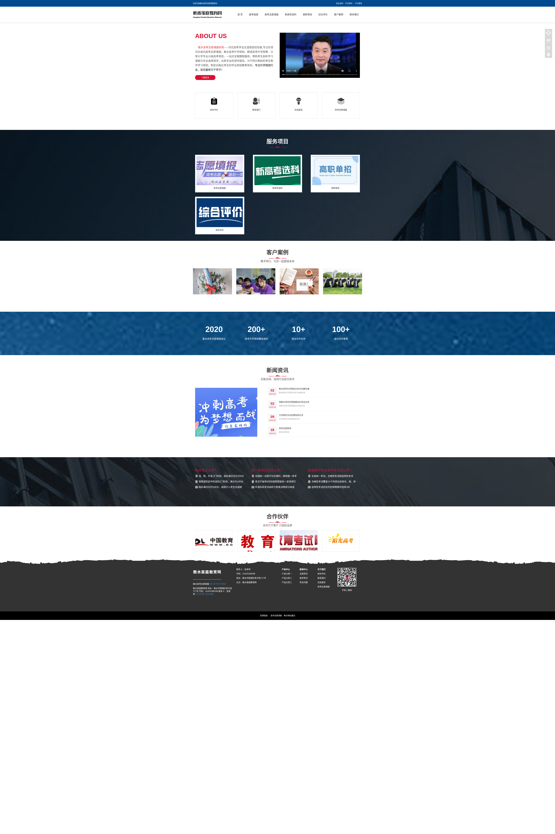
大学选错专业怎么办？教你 (256, 297)
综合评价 (323, 14)
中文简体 (348, 3)
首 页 (240, 14)
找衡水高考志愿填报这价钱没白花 (294, 402)
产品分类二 (287, 578)
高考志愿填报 (272, 14)
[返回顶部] (548, 55)
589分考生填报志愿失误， (342, 297)
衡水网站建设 (289, 615)
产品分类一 (287, 573)
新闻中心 (304, 569)
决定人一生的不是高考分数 (212, 297)
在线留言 (299, 110)
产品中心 (286, 569)
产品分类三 (287, 582)
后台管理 (200, 594)
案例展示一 (299, 297)
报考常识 (304, 578)
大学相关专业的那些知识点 (291, 415)
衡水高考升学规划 (218, 584)
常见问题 (304, 582)
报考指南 (253, 14)
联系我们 (354, 14)
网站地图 (209, 594)
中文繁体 (358, 3)
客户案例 (338, 14)
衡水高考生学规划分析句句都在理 (294, 389)
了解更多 (205, 77)
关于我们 (322, 569)
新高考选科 (290, 14)
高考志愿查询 (285, 428)
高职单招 (307, 14)
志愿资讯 (304, 573)
